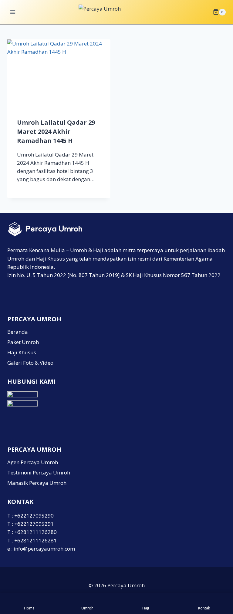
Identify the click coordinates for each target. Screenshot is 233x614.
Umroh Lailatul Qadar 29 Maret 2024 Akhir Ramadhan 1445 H (56, 131)
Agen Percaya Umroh (32, 462)
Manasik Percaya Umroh (36, 482)
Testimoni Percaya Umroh (38, 472)
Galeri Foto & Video (30, 362)
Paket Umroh (23, 342)
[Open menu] (13, 12)
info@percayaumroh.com (44, 548)
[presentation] (58, 73)
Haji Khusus (21, 352)
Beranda (17, 331)
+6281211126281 (35, 540)
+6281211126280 (35, 531)
